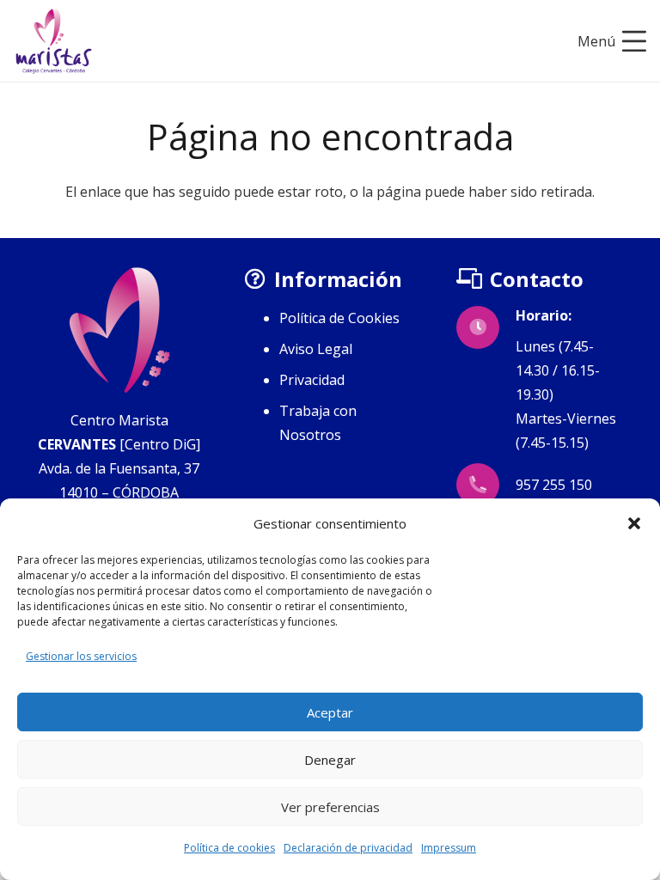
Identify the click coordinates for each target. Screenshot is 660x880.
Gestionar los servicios (81, 656)
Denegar (330, 759)
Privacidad (312, 379)
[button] (634, 523)
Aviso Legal (315, 348)
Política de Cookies (339, 318)
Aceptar (330, 712)
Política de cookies (229, 847)
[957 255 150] (486, 484)
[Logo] (54, 41)
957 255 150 (554, 484)
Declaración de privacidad (348, 847)
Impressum (448, 847)
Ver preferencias (330, 807)
